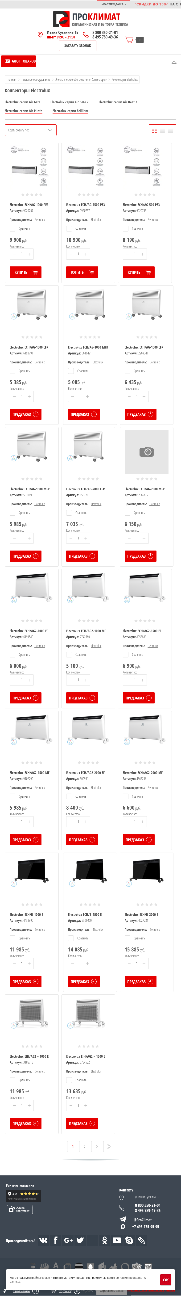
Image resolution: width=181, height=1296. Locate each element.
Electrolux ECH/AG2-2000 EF (85, 772)
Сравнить (24, 228)
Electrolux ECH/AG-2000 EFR (85, 489)
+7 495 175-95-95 (145, 1226)
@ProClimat (143, 1219)
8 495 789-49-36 (105, 37)
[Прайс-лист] (170, 130)
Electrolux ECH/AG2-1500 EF (142, 630)
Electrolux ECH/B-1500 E (85, 914)
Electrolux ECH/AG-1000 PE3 (29, 204)
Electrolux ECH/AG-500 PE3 (141, 204)
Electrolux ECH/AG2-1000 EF (29, 630)
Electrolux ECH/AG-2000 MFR (145, 489)
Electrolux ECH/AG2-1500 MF (29, 772)
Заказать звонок (77, 45)
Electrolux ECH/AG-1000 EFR (29, 347)
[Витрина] (154, 130)
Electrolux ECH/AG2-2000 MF (143, 772)
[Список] (162, 130)
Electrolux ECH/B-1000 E (26, 914)
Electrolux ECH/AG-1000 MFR (88, 347)
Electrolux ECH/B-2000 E (141, 914)
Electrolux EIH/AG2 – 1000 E (29, 1056)
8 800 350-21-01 (105, 32)
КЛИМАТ (104, 16)
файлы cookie (40, 1277)
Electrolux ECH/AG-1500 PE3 (85, 204)
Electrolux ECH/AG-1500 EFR (144, 347)
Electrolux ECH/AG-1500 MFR (30, 489)
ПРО (80, 16)
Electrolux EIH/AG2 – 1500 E (85, 1056)
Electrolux (39, 219)
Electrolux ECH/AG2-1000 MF (86, 630)
